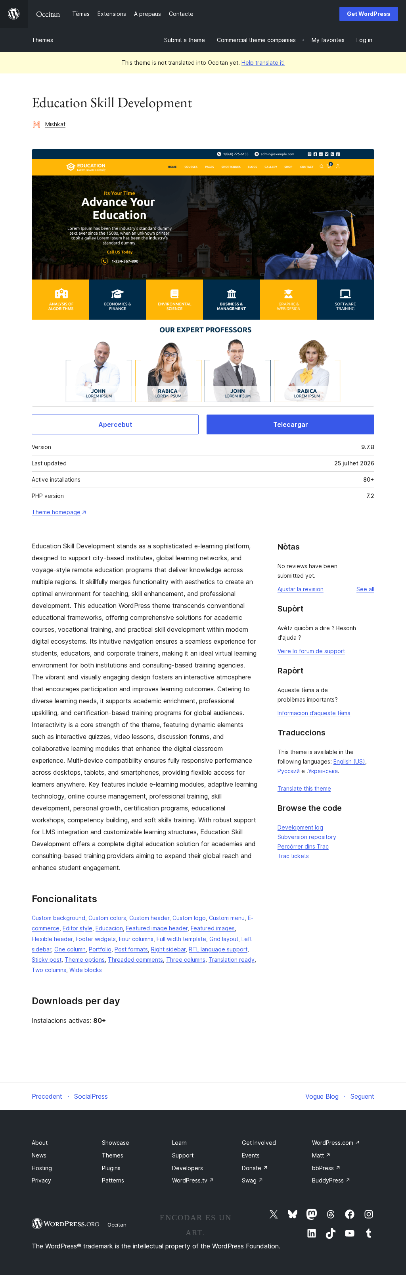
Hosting (42, 1168)
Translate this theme (304, 788)
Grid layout (223, 939)
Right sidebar (168, 949)
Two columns (49, 969)
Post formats (131, 949)
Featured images (213, 928)
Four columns (136, 939)
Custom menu (227, 917)
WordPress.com (336, 1142)
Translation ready (232, 959)
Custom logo (189, 917)
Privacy (41, 1180)
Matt (321, 1155)
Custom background (58, 917)
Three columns (185, 959)
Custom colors (107, 917)
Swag (252, 1180)
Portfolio (100, 949)
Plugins (111, 1168)
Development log (300, 827)
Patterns (113, 1180)
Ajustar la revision (301, 589)
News (39, 1155)
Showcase (115, 1142)
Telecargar (290, 424)
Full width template (181, 939)
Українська (323, 771)
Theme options (85, 959)
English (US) (349, 761)
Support (182, 1155)
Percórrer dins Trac (303, 846)
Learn (179, 1142)
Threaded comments (135, 959)
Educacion (109, 928)
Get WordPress (369, 13)
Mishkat (55, 124)
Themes (42, 40)
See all (365, 589)
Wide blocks (85, 969)
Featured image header (157, 928)
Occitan (116, 1224)
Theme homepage (56, 512)
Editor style (77, 928)
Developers (187, 1168)
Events (251, 1155)
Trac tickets (293, 856)
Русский (289, 771)
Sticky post (46, 959)
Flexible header (52, 939)
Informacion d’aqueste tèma (314, 713)
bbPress (326, 1168)
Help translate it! (263, 62)
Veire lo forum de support (311, 651)
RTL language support (218, 949)
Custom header (149, 917)
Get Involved (259, 1142)
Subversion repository (307, 836)
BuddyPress (331, 1180)
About (40, 1142)
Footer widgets (96, 939)
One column (70, 949)
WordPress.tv (193, 1180)
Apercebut (115, 424)
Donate (255, 1168)
